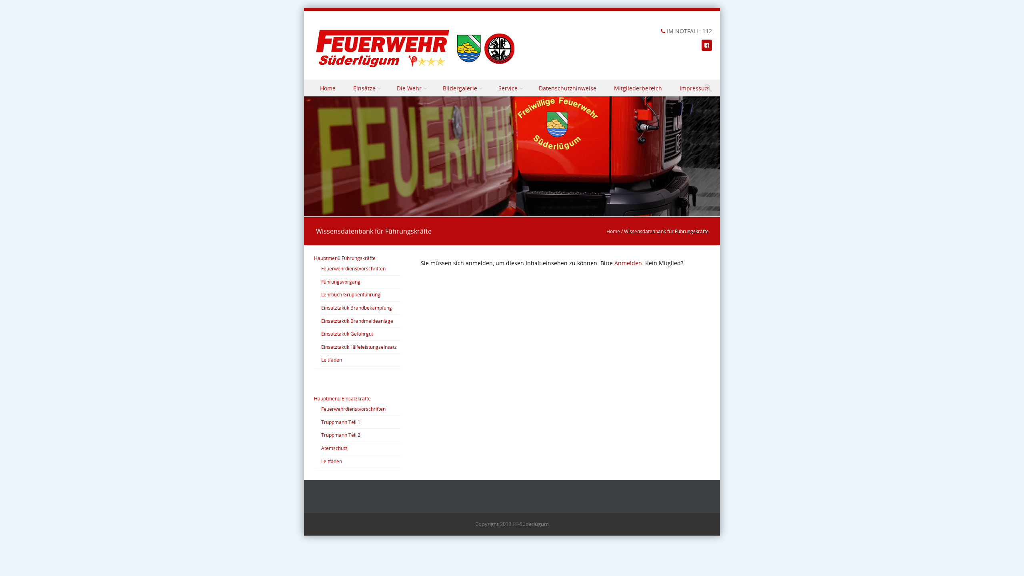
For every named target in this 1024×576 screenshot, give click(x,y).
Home (328, 88)
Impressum (695, 88)
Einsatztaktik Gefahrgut (347, 333)
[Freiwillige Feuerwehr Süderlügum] (416, 49)
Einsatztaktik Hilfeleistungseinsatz (359, 347)
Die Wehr (409, 88)
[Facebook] (707, 45)
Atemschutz (334, 448)
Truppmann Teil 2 (340, 435)
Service (508, 88)
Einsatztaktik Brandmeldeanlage (357, 321)
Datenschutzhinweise (567, 88)
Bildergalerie (460, 88)
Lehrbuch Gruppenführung (350, 294)
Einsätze (364, 88)
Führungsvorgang (340, 281)
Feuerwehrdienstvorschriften (353, 268)
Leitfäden (331, 359)
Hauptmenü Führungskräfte (345, 258)
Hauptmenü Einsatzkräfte (342, 398)
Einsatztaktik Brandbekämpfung (356, 307)
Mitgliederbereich (638, 88)
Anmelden (628, 263)
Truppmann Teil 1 (340, 422)
